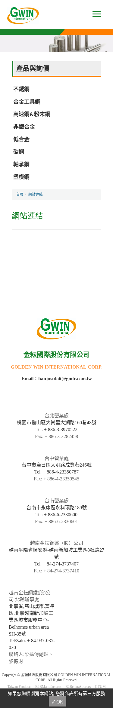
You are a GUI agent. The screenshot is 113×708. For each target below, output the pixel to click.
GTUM (100, 687)
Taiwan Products (19, 687)
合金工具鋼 (26, 102)
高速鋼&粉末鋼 (31, 114)
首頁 (20, 194)
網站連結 (35, 194)
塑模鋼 (21, 177)
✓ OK (57, 701)
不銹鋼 (21, 89)
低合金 (21, 139)
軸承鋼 (21, 164)
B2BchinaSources (78, 687)
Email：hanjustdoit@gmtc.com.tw (56, 378)
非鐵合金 (24, 127)
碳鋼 (18, 152)
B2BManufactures (48, 687)
